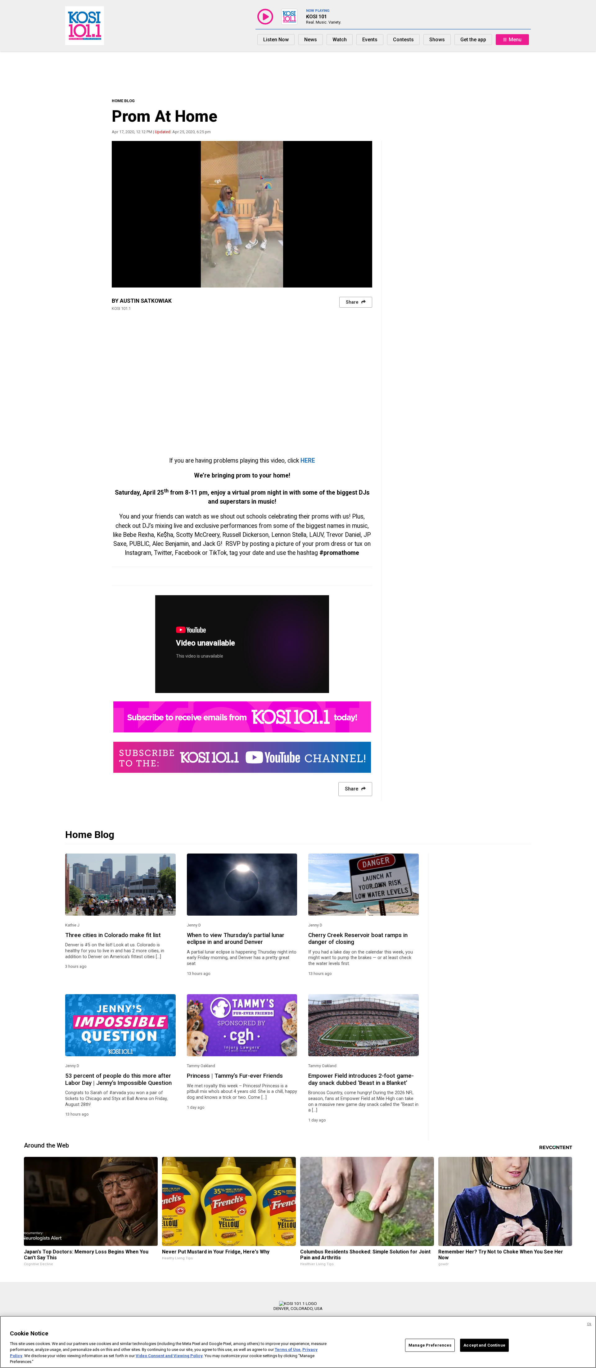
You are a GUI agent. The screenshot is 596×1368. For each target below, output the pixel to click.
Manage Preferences (430, 1345)
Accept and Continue (484, 1345)
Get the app (473, 40)
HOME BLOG (123, 100)
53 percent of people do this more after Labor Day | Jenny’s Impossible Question (118, 1079)
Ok (589, 1324)
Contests (403, 40)
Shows (437, 40)
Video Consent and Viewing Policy (169, 1355)
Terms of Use (287, 1349)
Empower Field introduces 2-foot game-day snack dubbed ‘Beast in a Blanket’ (361, 1079)
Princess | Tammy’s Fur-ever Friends (235, 1075)
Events (369, 40)
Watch (339, 40)
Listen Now (276, 40)
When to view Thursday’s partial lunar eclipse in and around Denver (235, 938)
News (310, 40)
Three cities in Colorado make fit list (113, 935)
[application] (242, 214)
